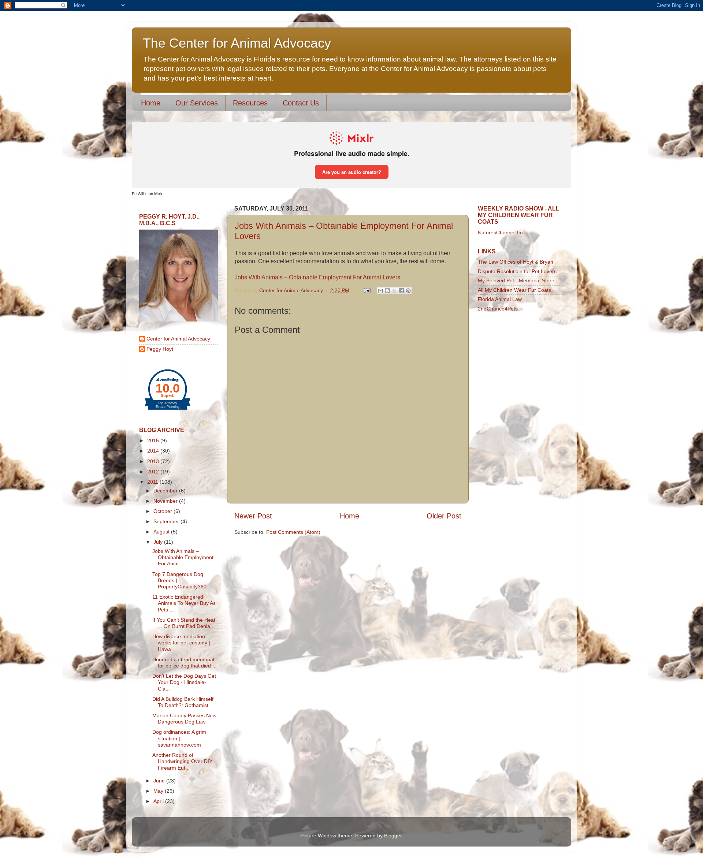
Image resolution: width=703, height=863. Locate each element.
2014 (153, 451)
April (159, 801)
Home (150, 103)
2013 (153, 461)
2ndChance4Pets (498, 309)
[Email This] (380, 290)
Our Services (196, 103)
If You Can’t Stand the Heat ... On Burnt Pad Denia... (183, 623)
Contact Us (301, 103)
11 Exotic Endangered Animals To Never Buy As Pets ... (184, 603)
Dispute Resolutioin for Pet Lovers (517, 271)
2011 (153, 482)
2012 (153, 472)
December (166, 491)
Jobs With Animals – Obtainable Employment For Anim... (182, 557)
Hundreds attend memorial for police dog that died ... (184, 662)
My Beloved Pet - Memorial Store (516, 280)
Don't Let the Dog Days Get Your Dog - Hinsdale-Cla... (184, 682)
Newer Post (253, 516)
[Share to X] (394, 290)
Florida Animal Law (500, 299)
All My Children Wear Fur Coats (514, 290)
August (162, 532)
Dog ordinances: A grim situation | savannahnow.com (179, 738)
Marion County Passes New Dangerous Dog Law (184, 719)
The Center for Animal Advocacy (237, 43)
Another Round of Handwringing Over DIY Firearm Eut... (182, 761)
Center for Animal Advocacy (178, 339)
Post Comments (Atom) (293, 532)
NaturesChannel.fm (500, 232)
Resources (250, 103)
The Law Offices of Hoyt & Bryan (515, 262)
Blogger (393, 835)
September (167, 521)
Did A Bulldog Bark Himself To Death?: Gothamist (182, 702)
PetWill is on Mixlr (147, 193)
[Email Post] (366, 290)
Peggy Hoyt (159, 349)
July (158, 542)
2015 (153, 440)
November (166, 501)
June (159, 781)
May (159, 791)
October (163, 511)
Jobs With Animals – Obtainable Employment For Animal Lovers (317, 277)
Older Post (444, 516)
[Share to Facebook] (401, 290)
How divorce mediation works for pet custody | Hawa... (181, 642)
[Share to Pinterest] (408, 290)
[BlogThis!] (387, 290)
